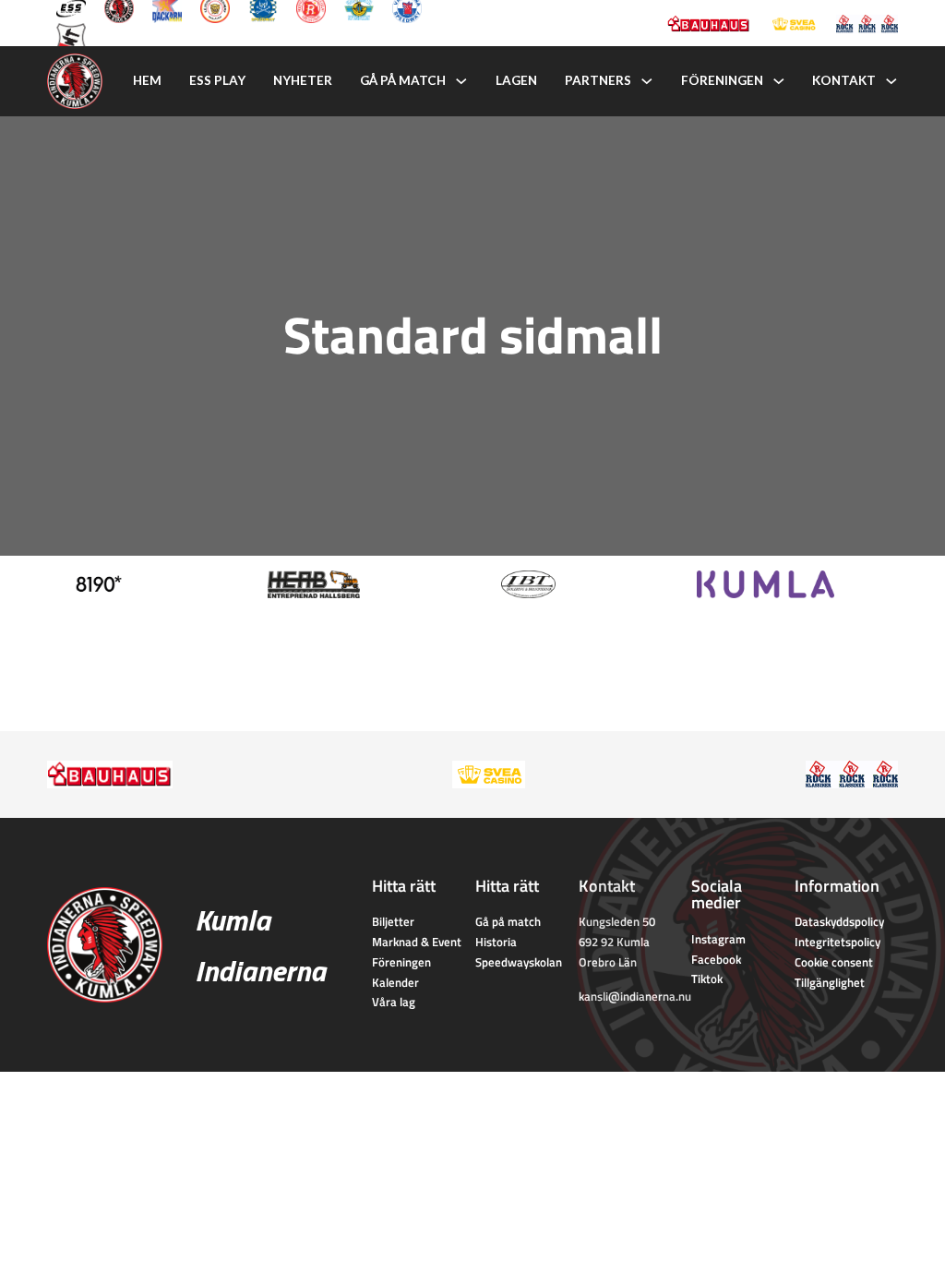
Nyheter (302, 80)
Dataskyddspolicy (839, 921)
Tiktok (707, 978)
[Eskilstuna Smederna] (71, 36)
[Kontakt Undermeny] (891, 81)
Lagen (516, 80)
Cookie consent (834, 962)
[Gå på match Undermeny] (461, 81)
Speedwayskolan (518, 962)
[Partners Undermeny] (646, 81)
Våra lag (393, 1001)
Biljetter (393, 921)
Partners (598, 80)
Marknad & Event (416, 941)
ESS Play (217, 80)
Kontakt (844, 80)
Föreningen (722, 80)
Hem (147, 80)
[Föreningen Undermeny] (778, 81)
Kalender (395, 982)
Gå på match (403, 80)
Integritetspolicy (837, 941)
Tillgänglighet (830, 982)
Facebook (716, 959)
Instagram (718, 939)
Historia (496, 941)
